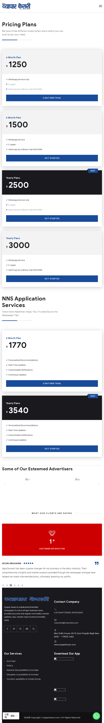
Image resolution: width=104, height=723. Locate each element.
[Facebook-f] (7, 629)
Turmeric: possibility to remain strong (23, 679)
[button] (5, 484)
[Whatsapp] (96, 716)
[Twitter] (14, 629)
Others (10, 665)
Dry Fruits (11, 661)
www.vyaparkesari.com (65, 644)
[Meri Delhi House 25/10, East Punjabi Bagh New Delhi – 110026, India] (55, 630)
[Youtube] (27, 629)
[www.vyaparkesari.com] (55, 641)
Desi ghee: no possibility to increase (22, 674)
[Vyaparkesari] (16, 6)
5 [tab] (18, 585)
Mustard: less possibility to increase (22, 670)
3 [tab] (11, 585)
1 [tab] (3, 585)
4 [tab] (15, 585)
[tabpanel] (52, 570)
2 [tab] (7, 585)
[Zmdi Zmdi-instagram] (20, 629)
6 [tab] (22, 585)
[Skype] (33, 629)
